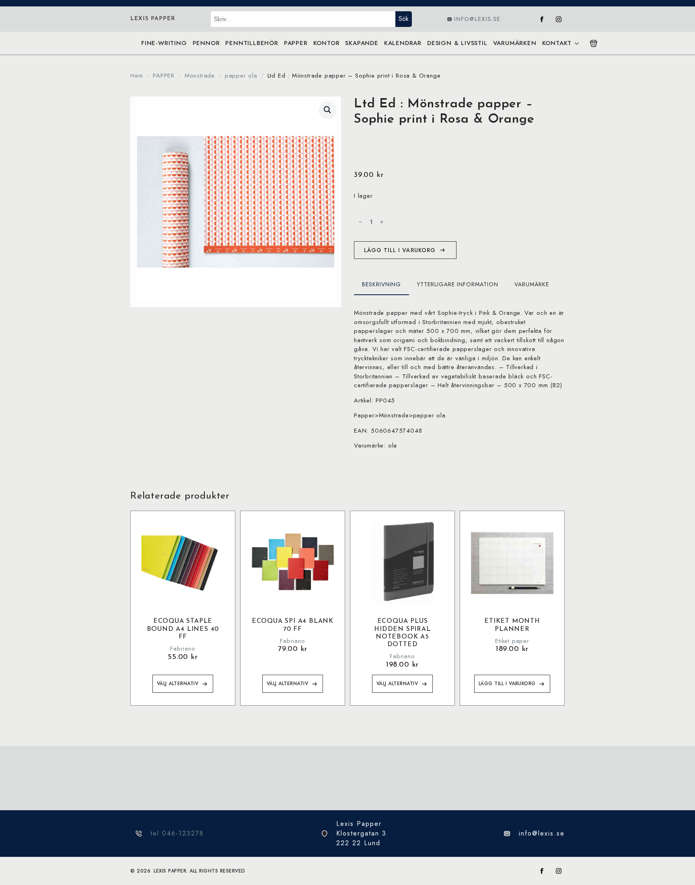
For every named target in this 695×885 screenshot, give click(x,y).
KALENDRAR (403, 43)
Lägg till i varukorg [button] (507, 683)
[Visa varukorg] (594, 43)
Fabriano (182, 648)
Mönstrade (200, 75)
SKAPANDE (361, 43)
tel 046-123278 (177, 833)
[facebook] (542, 19)
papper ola (241, 75)
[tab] (381, 284)
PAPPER (296, 43)
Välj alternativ (178, 683)
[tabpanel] (459, 379)
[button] (327, 109)
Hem (136, 75)
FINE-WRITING (164, 43)
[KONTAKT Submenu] (577, 43)
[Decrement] (360, 222)
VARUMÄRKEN (515, 43)
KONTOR (326, 43)
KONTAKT (557, 43)
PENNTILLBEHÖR (251, 43)
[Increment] (381, 222)
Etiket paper (512, 641)
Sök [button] (404, 18)
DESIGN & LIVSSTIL (457, 43)
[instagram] (559, 19)
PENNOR (206, 43)
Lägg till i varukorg (400, 250)
